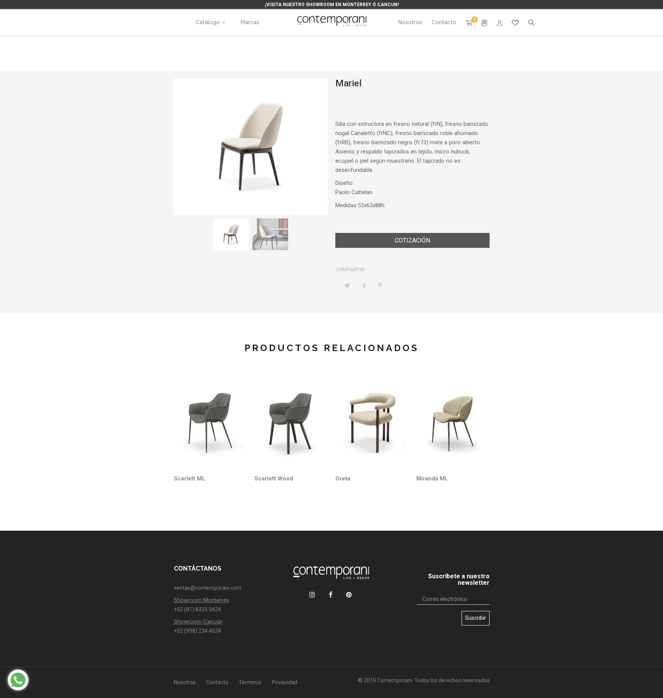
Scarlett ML (189, 478)
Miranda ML (432, 478)
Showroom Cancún (198, 621)
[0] (469, 22)
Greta (342, 478)
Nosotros (185, 682)
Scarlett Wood (273, 478)
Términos (250, 682)
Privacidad (284, 682)
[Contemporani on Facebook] (330, 594)
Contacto (217, 682)
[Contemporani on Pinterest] (349, 594)
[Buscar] (499, 23)
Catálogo (208, 22)
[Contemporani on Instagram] (312, 594)
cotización (412, 240)
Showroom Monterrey (201, 600)
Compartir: (350, 269)
